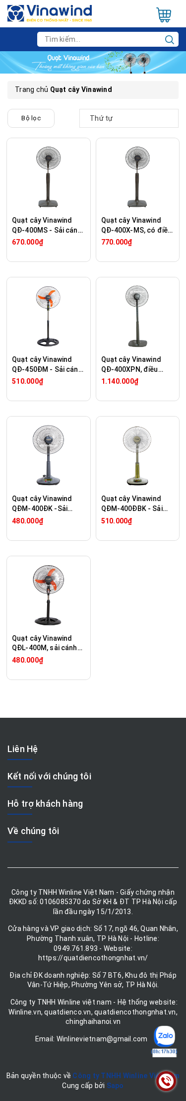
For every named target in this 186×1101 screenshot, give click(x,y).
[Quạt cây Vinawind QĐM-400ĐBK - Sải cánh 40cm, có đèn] (138, 455)
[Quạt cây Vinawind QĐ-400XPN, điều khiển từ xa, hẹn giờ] (138, 316)
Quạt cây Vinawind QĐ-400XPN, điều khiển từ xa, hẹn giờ (132, 369)
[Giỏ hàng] (163, 14)
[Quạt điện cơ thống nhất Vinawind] (49, 13)
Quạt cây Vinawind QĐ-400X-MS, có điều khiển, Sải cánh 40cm (136, 230)
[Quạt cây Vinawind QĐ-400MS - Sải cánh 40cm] (48, 177)
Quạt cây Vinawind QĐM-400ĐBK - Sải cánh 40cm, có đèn (132, 508)
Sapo (115, 1086)
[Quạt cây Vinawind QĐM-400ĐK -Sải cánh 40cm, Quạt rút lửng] (48, 455)
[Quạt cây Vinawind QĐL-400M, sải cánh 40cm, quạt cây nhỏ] (48, 595)
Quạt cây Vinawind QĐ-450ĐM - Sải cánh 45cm (47, 369)
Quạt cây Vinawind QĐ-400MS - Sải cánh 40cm (47, 230)
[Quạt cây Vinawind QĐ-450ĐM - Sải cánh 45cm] (48, 316)
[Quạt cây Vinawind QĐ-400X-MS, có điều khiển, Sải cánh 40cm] (138, 177)
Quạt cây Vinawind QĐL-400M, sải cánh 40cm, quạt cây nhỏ (44, 648)
